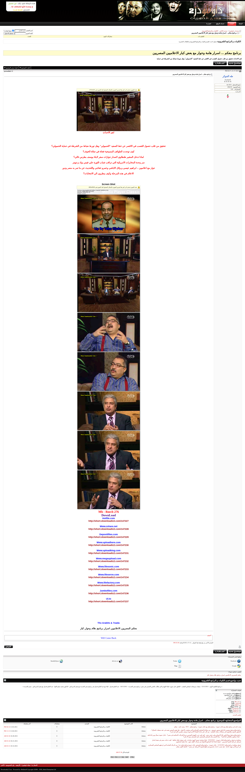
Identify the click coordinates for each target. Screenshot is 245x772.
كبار (208, 675)
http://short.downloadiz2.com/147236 (108, 593)
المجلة (240, 23)
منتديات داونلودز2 (234, 31)
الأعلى (2, 765)
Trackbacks (235, 708)
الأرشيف (18, 765)
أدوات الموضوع (25, 67)
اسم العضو (29, 30)
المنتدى (231, 23)
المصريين (234, 675)
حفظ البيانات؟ (8, 31)
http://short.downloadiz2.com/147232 (108, 561)
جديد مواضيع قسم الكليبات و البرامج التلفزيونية (221, 680)
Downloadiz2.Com (6, 769)
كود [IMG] (238, 705)
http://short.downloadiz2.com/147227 (108, 521)
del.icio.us (115, 661)
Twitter (175, 661)
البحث (29, 36)
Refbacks (236, 711)
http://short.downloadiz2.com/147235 (108, 585)
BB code (237, 702)
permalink (7, 71)
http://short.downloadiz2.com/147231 (108, 553)
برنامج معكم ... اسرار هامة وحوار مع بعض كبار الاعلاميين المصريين (197, 53)
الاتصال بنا (34, 765)
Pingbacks (236, 710)
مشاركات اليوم (108, 36)
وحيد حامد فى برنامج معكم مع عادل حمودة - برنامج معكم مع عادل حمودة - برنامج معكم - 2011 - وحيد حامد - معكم (207, 727)
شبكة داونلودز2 (26, 765)
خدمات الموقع (220, 23)
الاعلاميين (228, 675)
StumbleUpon (55, 661)
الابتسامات (238, 703)
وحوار (211, 675)
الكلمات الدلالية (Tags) (234, 672)
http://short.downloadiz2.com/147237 (108, 601)
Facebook (233, 661)
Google (234, 666)
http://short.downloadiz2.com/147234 (108, 577)
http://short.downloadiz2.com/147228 (108, 529)
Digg (175, 666)
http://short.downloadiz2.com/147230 (108, 545)
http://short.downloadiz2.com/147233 (108, 569)
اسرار (223, 675)
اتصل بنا (208, 23)
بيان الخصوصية (10, 765)
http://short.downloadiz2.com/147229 (108, 537)
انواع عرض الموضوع (12, 67)
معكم (239, 675)
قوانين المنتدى (237, 715)
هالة (215, 675)
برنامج (219, 675)
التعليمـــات (201, 36)
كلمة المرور (29, 33)
